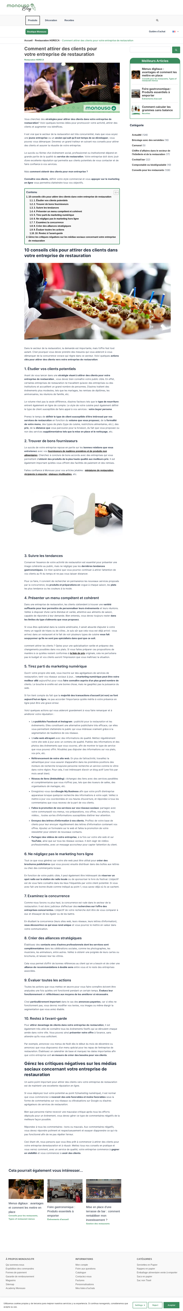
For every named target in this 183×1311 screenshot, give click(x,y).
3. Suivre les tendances (46, 208)
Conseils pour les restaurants (23, 1215)
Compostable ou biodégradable (149, 165)
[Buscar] (176, 50)
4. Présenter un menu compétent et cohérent (58, 211)
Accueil (28, 40)
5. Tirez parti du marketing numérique (54, 215)
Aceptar (171, 1305)
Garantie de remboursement (20, 1276)
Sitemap (10, 1284)
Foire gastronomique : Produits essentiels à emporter (61, 1211)
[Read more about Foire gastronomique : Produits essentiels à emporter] (64, 1190)
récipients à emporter (35, 474)
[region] (91, 1304)
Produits (32, 20)
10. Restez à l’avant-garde (49, 233)
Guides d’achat (157, 31)
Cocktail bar (138, 159)
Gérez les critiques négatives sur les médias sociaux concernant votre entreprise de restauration (72, 239)
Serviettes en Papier (147, 1265)
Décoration (51, 20)
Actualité (137, 135)
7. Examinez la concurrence (49, 222)
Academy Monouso (15, 1288)
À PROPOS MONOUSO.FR (20, 1259)
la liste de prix (77, 653)
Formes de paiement (16, 1272)
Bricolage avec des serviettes (148, 140)
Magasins (11, 1280)
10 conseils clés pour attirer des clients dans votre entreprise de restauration (69, 197)
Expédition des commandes (20, 1268)
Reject (155, 1305)
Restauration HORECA (47, 40)
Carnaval (137, 145)
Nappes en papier (146, 1268)
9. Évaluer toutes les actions (49, 229)
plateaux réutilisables (60, 474)
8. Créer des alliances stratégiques (52, 226)
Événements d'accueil (58, 1219)
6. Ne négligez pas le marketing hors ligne (56, 219)
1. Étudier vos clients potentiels (51, 200)
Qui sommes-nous (15, 1265)
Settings (139, 1305)
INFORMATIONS (84, 1259)
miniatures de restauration (99, 470)
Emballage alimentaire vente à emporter (157, 1272)
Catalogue (80, 1272)
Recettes (69, 20)
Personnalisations (84, 1284)
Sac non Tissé (144, 1280)
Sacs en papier (144, 1276)
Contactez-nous (83, 1276)
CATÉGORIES (144, 1259)
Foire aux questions (85, 1268)
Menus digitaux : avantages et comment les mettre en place (26, 1207)
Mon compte (81, 1265)
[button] (157, 20)
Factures (79, 1280)
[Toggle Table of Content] (115, 192)
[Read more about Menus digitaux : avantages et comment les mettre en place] (26, 1189)
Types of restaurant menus (22, 1219)
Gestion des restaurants (98, 1223)
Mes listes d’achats (85, 1288)
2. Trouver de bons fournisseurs (51, 204)
